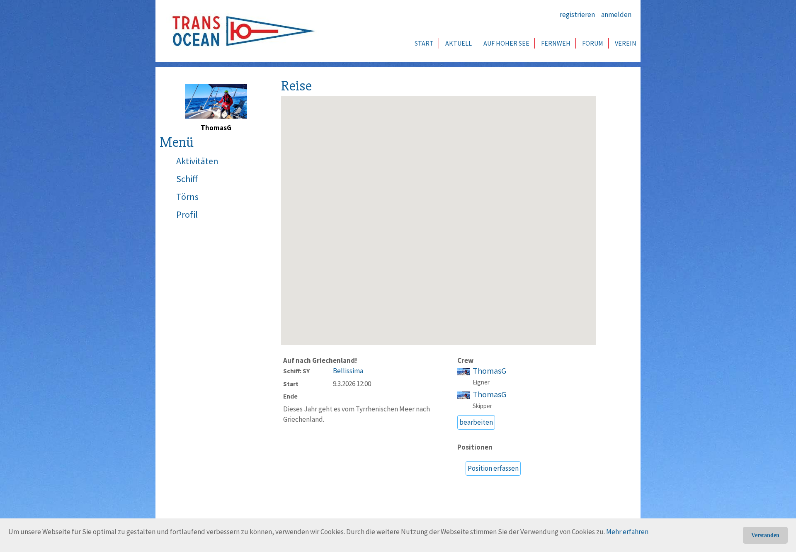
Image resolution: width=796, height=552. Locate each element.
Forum (592, 43)
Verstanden (765, 535)
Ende (290, 396)
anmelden (616, 14)
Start (424, 43)
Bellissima (348, 370)
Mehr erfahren (627, 531)
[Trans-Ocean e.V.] (241, 31)
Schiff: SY (296, 371)
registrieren (577, 14)
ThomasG (489, 370)
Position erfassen (493, 468)
